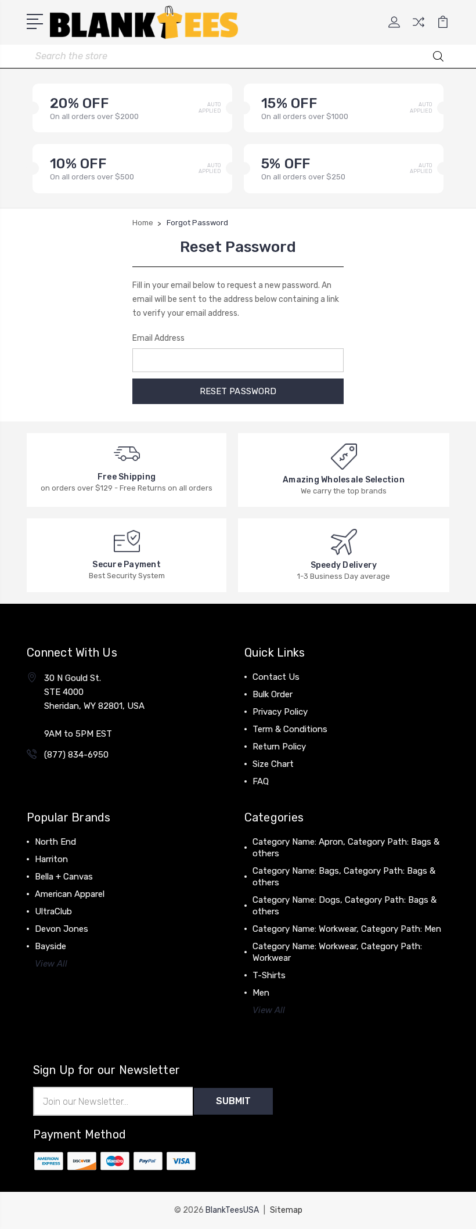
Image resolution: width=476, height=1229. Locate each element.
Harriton (51, 859)
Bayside (50, 946)
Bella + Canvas (64, 876)
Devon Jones (61, 929)
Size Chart (273, 764)
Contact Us (276, 677)
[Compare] (418, 29)
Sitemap (286, 1210)
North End (55, 842)
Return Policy (279, 746)
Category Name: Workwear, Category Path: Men (347, 929)
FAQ (261, 781)
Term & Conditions (290, 729)
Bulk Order (273, 694)
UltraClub (53, 911)
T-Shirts (269, 975)
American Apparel (69, 894)
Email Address (158, 338)
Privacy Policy (280, 712)
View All (51, 963)
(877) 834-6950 (76, 754)
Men (261, 992)
